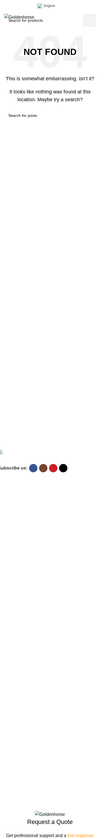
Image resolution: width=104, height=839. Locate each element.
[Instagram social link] (14, 6)
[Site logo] (19, 16)
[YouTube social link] (20, 6)
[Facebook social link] (7, 6)
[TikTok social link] (27, 6)
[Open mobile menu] (93, 17)
